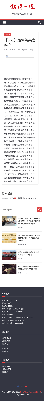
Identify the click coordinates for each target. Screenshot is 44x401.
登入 (16, 198)
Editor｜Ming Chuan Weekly (24, 49)
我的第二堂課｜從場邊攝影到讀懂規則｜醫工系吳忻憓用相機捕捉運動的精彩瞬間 (29, 221)
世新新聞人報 (6, 338)
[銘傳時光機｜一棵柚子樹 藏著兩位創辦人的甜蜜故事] (9, 270)
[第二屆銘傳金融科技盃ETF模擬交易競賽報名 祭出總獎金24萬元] (9, 240)
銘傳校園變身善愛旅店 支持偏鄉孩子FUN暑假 (28, 253)
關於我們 (5, 372)
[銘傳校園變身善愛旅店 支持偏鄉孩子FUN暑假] (9, 256)
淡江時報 (5, 344)
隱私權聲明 (6, 366)
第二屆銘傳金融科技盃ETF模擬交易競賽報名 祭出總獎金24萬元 (29, 238)
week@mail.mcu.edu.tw (15, 323)
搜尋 (39, 210)
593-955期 (7, 35)
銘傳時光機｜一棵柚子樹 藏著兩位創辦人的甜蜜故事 (28, 267)
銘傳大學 (5, 348)
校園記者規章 (6, 369)
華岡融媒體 (6, 341)
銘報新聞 (5, 351)
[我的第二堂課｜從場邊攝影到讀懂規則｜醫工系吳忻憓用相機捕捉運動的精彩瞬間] (9, 223)
